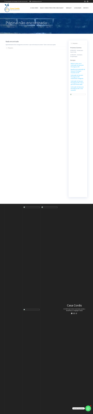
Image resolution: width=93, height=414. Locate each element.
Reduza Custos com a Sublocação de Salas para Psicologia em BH (77, 65)
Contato (85, 8)
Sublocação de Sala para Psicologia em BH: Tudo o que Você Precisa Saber (77, 82)
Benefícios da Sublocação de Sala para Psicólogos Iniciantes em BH (78, 71)
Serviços (68, 8)
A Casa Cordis (34, 8)
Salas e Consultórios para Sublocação (51, 8)
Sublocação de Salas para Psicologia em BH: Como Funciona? (77, 88)
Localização (77, 8)
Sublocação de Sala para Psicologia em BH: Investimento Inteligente (77, 76)
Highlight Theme (78, 310)
